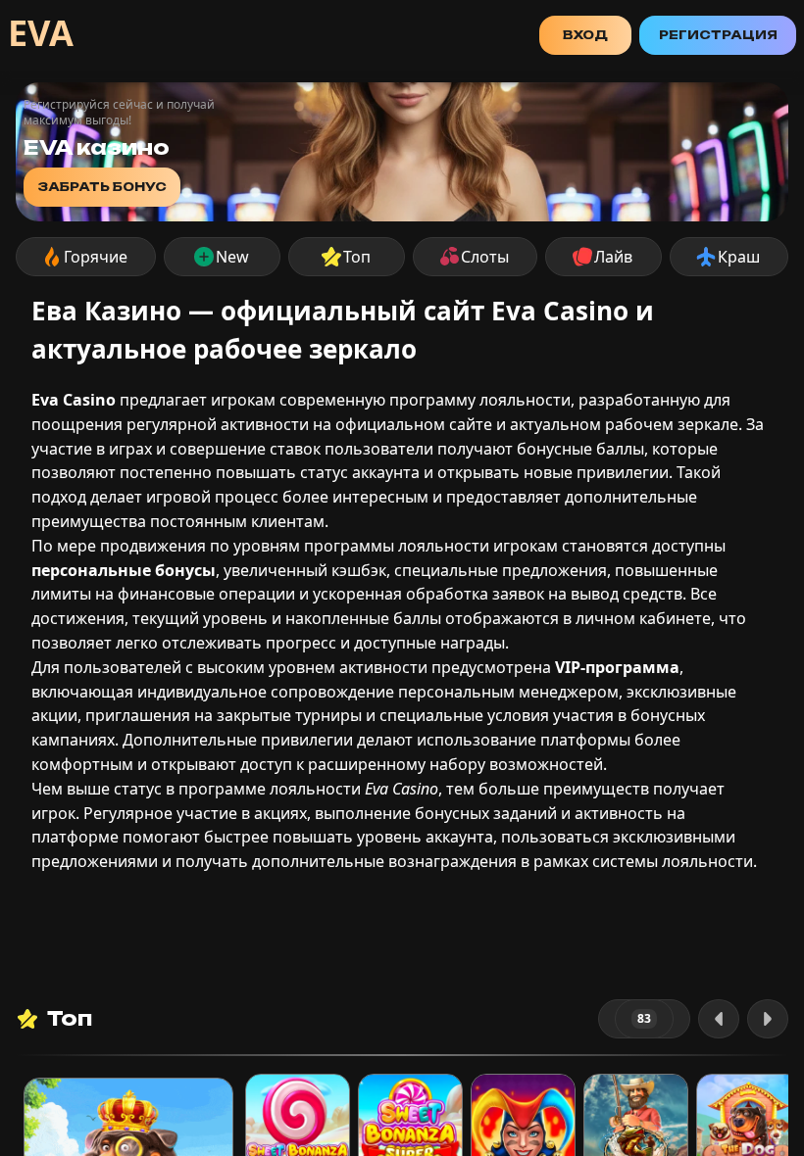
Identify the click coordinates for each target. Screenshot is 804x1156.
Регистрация (718, 34)
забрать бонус (102, 186)
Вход (585, 34)
